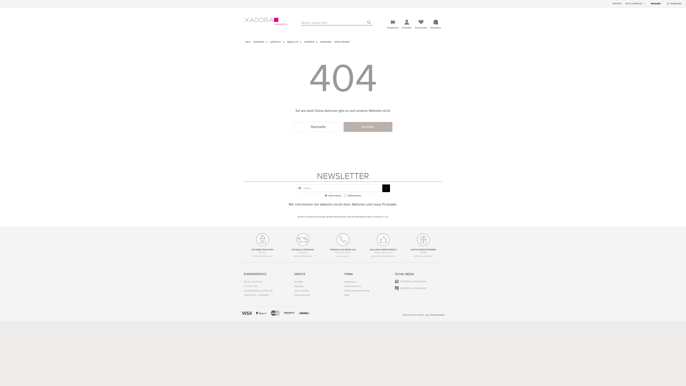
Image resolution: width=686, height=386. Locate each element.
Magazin (656, 3)
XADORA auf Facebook (413, 281)
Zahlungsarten (302, 295)
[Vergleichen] (392, 22)
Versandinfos (301, 290)
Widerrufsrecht (352, 286)
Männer (325, 41)
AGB (346, 295)
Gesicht (276, 41)
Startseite (318, 127)
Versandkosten (437, 314)
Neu (248, 41)
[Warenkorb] (436, 22)
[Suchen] (369, 22)
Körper (309, 41)
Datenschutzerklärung (356, 290)
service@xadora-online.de (258, 290)
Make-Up (293, 41)
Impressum (350, 281)
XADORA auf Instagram (413, 288)
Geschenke (342, 41)
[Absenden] (386, 188)
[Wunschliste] (421, 22)
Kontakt (617, 3)
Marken (259, 41)
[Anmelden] (406, 22)
